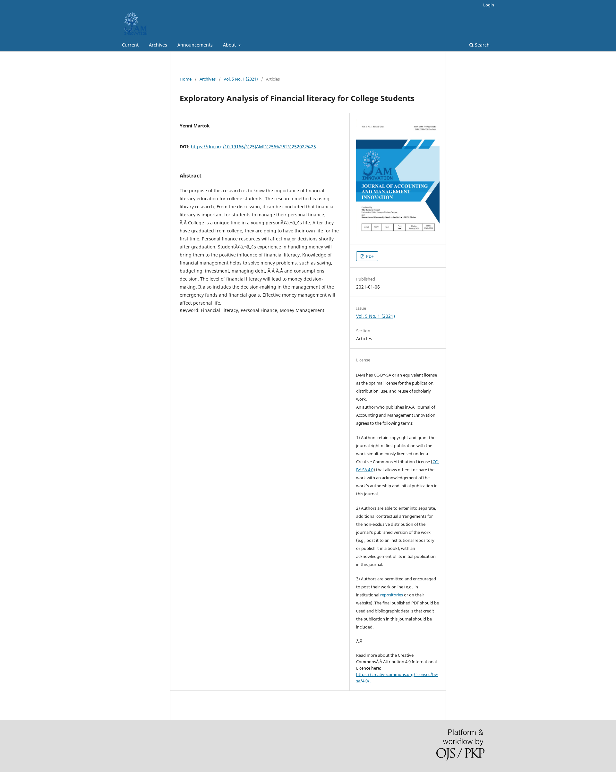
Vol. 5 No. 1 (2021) (241, 79)
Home (186, 79)
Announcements (195, 45)
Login (488, 5)
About (230, 45)
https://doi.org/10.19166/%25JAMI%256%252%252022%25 (253, 146)
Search (482, 45)
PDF (369, 256)
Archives (158, 45)
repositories (392, 595)
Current (130, 45)
